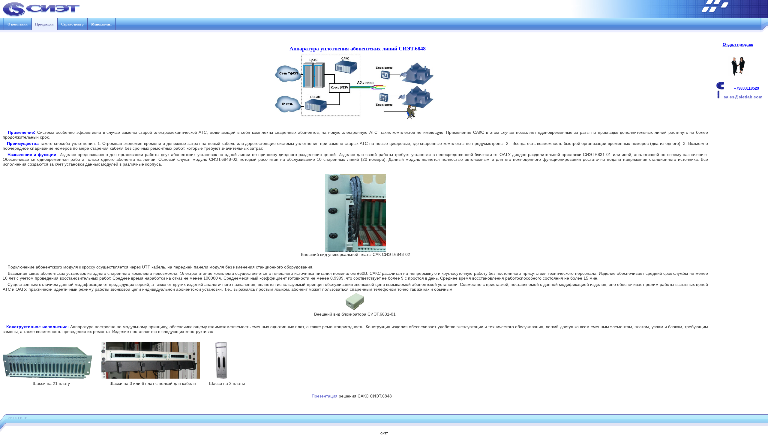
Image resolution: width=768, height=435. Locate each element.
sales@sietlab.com (743, 96)
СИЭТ (384, 433)
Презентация (325, 396)
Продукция (44, 24)
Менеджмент (101, 24)
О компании (18, 24)
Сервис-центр (72, 24)
